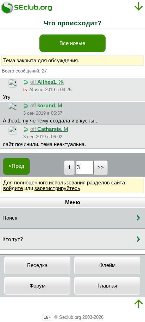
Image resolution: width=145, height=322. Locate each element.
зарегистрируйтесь (57, 188)
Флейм (107, 265)
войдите (13, 188)
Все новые (72, 43)
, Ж (47, 82)
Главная (107, 286)
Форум (37, 286)
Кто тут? (12, 239)
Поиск (9, 218)
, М (46, 105)
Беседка (37, 265)
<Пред (16, 166)
